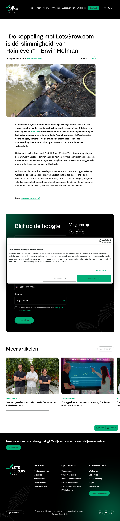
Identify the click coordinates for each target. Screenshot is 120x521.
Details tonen (101, 271)
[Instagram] (83, 231)
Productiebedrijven (41, 471)
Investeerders (39, 479)
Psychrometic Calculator (71, 486)
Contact (93, 8)
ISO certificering (95, 479)
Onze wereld (94, 475)
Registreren (94, 486)
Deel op (84, 58)
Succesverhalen (68, 8)
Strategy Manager (68, 475)
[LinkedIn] (93, 58)
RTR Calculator (67, 490)
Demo (101, 428)
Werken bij (81, 8)
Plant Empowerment (69, 482)
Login (91, 482)
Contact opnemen (99, 493)
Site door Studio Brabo (60, 514)
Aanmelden (13, 447)
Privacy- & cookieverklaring (45, 511)
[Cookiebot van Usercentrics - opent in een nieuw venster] (100, 241)
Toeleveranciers (40, 486)
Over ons (56, 8)
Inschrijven (24, 320)
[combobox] (17, 287)
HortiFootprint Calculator (71, 479)
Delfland (35, 131)
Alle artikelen (105, 349)
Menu (109, 8)
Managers (38, 475)
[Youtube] (77, 231)
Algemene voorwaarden (66, 511)
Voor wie (46, 8)
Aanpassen (58, 278)
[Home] (12, 8)
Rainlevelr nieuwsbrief (30, 198)
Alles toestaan (94, 278)
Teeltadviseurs (40, 482)
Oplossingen (36, 8)
